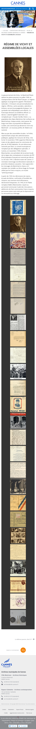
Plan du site (29, 713)
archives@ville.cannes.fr (11, 699)
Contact (4, 709)
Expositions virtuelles (17, 30)
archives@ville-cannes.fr (11, 684)
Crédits (6, 713)
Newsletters (11, 709)
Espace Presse (19, 709)
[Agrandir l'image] (18, 74)
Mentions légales (30, 709)
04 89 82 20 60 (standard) (11, 682)
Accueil (6, 30)
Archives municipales (14, 9)
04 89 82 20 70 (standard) (11, 696)
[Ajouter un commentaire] (23, 650)
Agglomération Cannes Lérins (17, 713)
